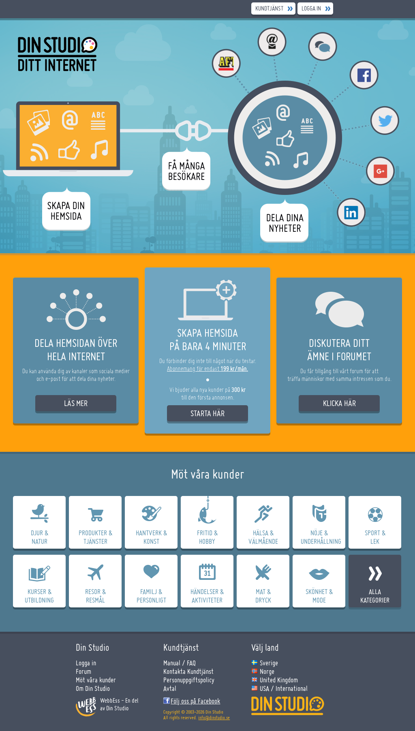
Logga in (311, 8)
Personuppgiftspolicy (188, 679)
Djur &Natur (39, 536)
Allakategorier (374, 595)
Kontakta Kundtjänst (188, 671)
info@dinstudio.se (214, 717)
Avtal (169, 688)
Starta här (207, 413)
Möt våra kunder (96, 679)
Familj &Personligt (151, 595)
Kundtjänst (269, 8)
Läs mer (76, 403)
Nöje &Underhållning (321, 536)
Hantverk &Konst (151, 536)
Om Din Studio (93, 688)
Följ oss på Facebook (195, 701)
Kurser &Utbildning (39, 595)
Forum (83, 671)
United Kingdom (279, 679)
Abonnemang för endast (207, 368)
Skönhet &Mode (319, 595)
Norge (267, 671)
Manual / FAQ (179, 662)
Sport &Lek (375, 536)
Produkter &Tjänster (95, 536)
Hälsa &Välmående (263, 536)
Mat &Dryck (263, 595)
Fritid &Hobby (207, 536)
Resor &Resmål (95, 595)
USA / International (284, 688)
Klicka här (339, 403)
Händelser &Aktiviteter (207, 595)
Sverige (269, 662)
